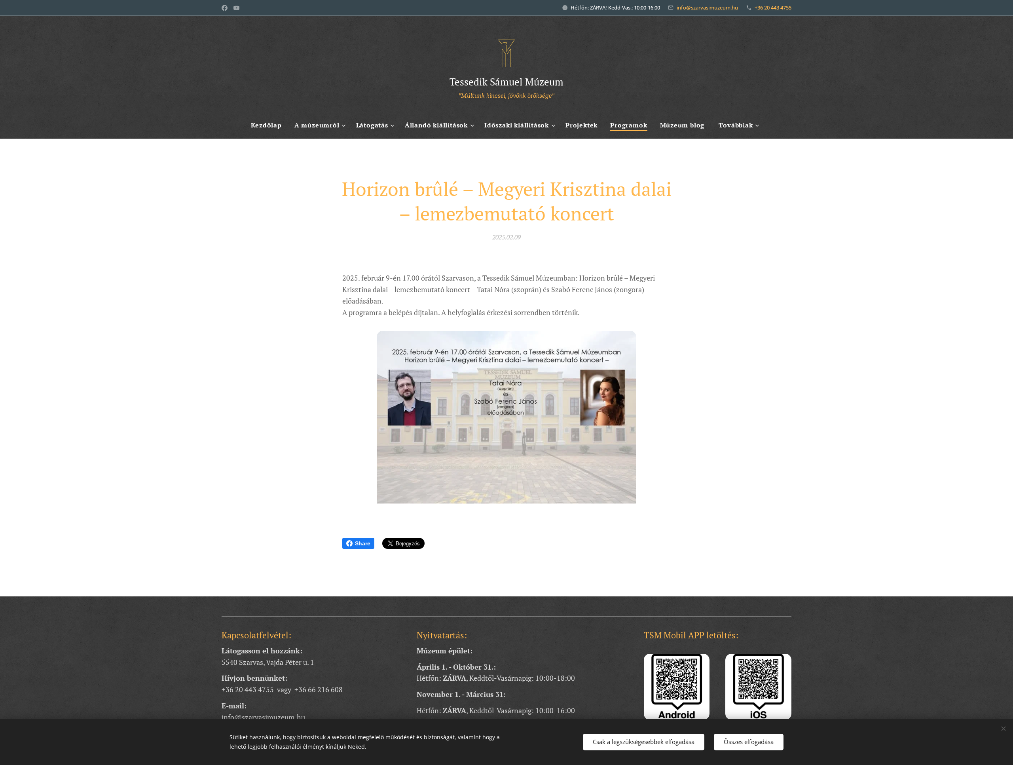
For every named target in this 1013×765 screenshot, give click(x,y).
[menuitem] (269, 125)
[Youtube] (236, 8)
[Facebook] (225, 8)
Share (362, 543)
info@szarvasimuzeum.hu (707, 7)
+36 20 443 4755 (773, 7)
